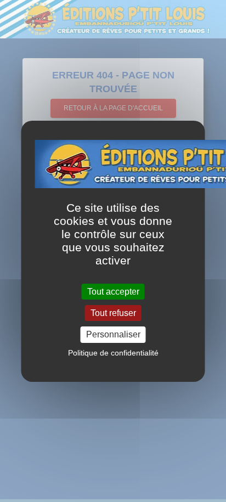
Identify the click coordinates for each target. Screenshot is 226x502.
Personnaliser (113, 334)
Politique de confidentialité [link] (113, 352)
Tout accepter (113, 291)
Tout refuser (113, 313)
